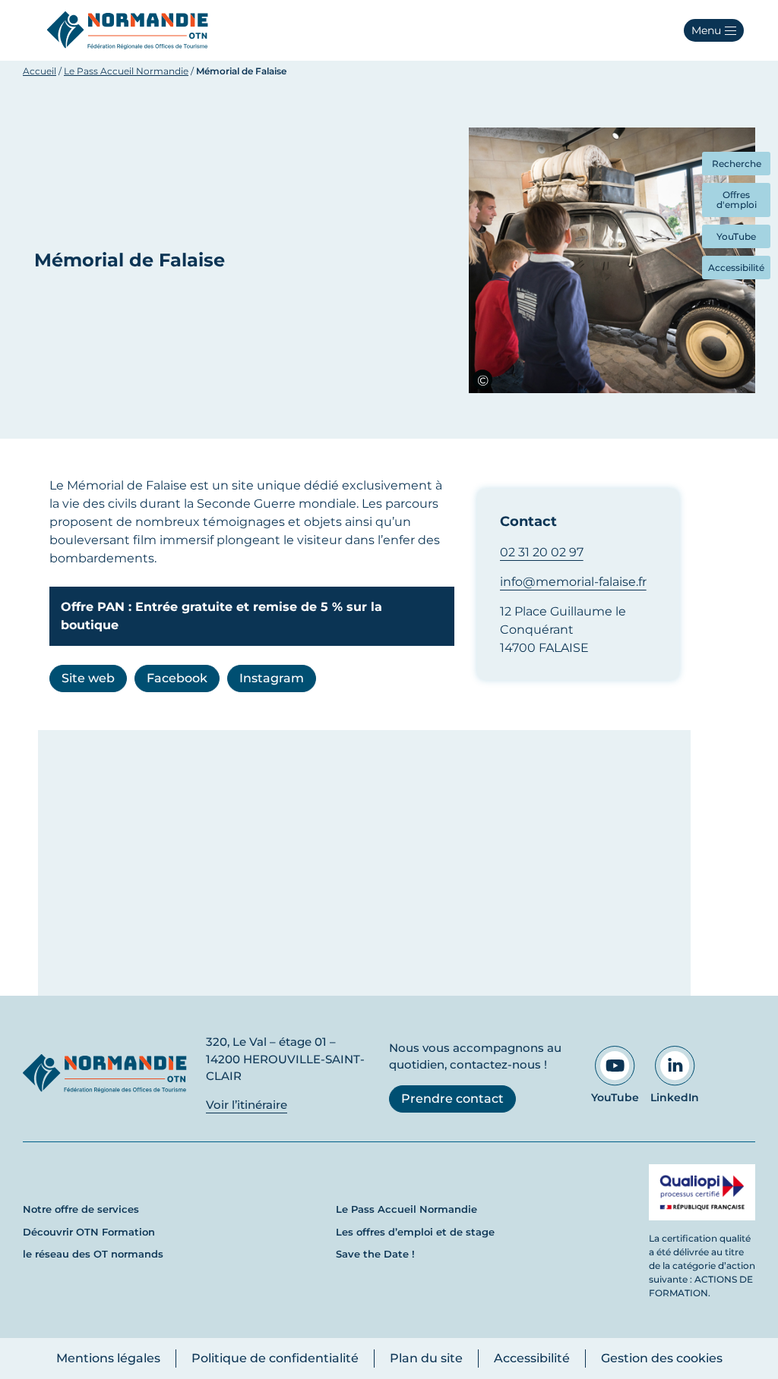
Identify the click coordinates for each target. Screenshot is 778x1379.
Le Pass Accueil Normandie (126, 71)
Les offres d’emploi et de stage (415, 1232)
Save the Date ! (375, 1254)
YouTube (615, 1097)
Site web (88, 678)
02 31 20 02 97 (542, 552)
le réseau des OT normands (93, 1254)
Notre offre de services (81, 1209)
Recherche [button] (736, 163)
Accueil (39, 71)
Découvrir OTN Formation (89, 1232)
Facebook (177, 678)
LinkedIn (674, 1097)
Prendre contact (452, 1098)
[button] (714, 30)
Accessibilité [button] (736, 267)
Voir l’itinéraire (246, 1104)
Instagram (271, 678)
